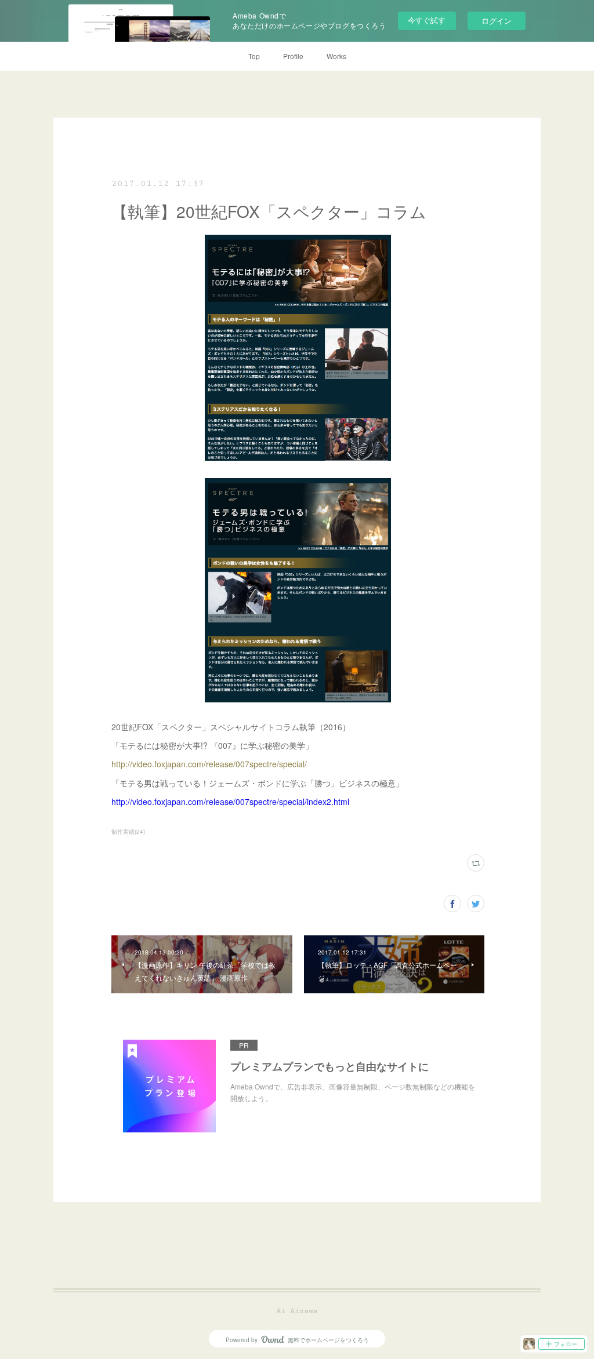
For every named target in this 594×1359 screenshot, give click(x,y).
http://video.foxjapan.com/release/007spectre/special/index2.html (230, 801)
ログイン (496, 20)
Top (254, 56)
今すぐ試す (427, 19)
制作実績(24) (128, 832)
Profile (293, 56)
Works (336, 56)
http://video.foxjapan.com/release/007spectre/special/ (209, 764)
